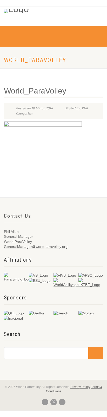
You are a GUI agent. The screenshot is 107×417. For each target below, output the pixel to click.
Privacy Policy (80, 387)
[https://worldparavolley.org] (23, 9)
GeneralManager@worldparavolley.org (36, 247)
